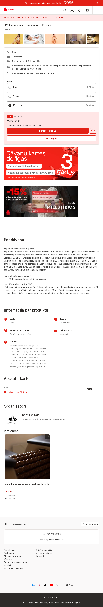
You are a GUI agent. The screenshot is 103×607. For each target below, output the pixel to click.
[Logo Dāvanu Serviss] (11, 10)
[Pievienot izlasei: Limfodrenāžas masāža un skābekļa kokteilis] (47, 436)
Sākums (7, 17)
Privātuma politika (44, 550)
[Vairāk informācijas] (38, 61)
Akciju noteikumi (44, 553)
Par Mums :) (10, 550)
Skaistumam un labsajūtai (22, 17)
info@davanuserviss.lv (53, 539)
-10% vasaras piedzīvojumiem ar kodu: (42, 3)
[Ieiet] (72, 10)
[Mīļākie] (80, 10)
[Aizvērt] (97, 3)
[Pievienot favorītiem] (93, 131)
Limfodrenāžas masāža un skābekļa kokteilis (27, 484)
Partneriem (9, 553)
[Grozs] (87, 10)
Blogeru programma (13, 556)
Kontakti (40, 556)
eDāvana (8, 559)
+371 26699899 (53, 534)
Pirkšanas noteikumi (13, 568)
